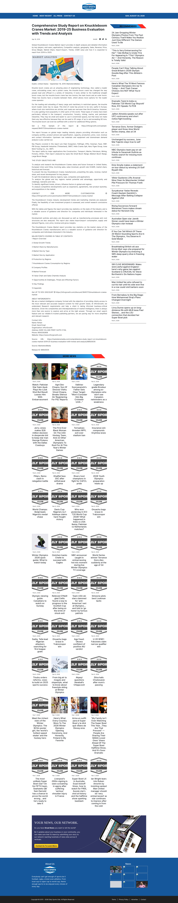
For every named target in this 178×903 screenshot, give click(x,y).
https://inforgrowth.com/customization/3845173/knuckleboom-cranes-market (62, 196)
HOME (35, 16)
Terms (114, 899)
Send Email (41, 325)
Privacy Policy (123, 899)
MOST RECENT (46, 16)
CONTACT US (69, 16)
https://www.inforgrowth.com (50, 335)
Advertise (134, 899)
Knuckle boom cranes (40, 88)
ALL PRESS (57, 16)
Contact (143, 899)
